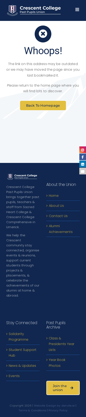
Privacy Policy (58, 410)
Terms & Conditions (32, 410)
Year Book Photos (57, 362)
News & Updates (22, 365)
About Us (56, 205)
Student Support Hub (23, 352)
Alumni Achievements (61, 229)
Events (14, 376)
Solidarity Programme (18, 336)
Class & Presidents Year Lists (62, 344)
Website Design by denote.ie (54, 406)
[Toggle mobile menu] (77, 8)
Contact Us (58, 216)
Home (54, 195)
